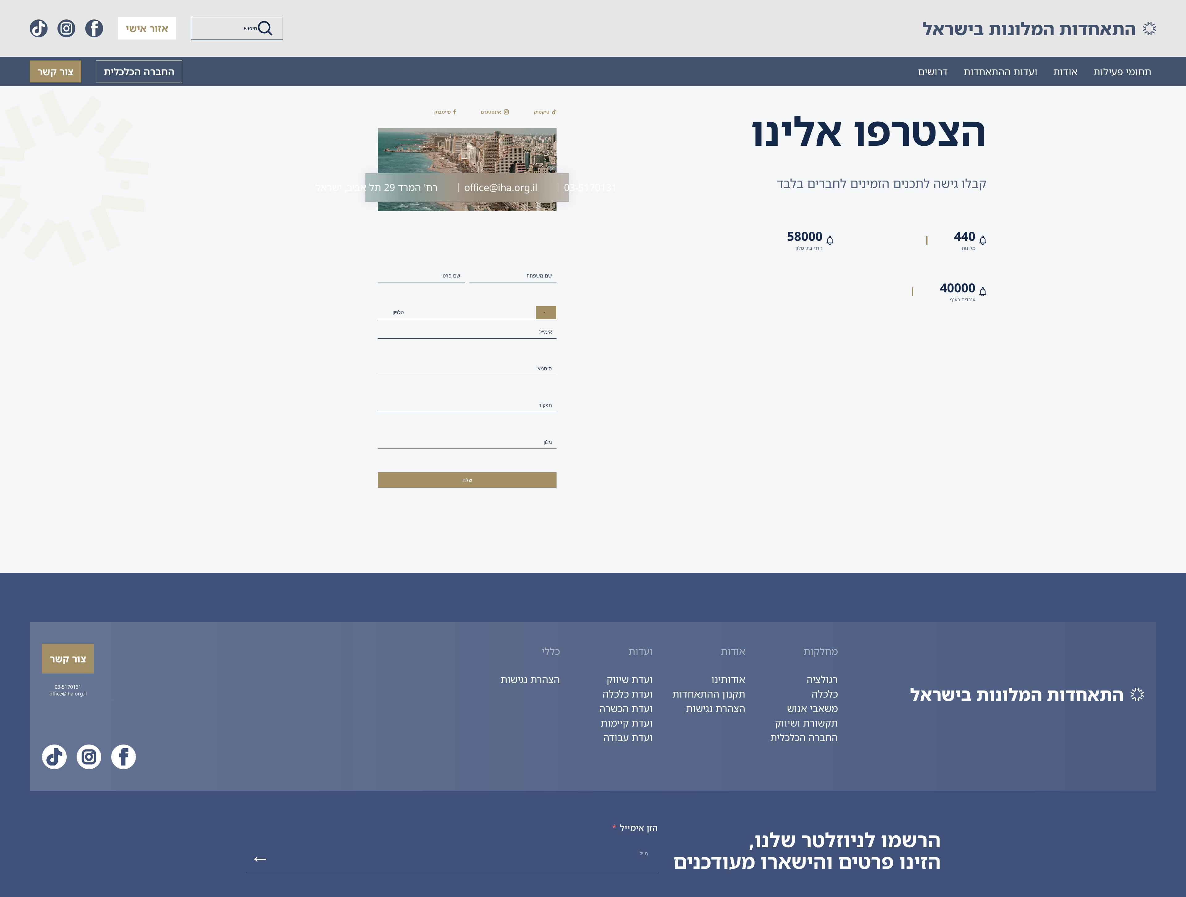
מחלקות (821, 651)
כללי (551, 651)
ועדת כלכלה (628, 693)
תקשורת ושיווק (806, 722)
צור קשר (55, 71)
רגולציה (822, 679)
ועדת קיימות (627, 722)
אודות (1065, 71)
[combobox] (546, 312)
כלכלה (825, 693)
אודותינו (728, 679)
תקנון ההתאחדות (708, 693)
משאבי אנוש (812, 708)
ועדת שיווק (630, 679)
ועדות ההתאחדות (1000, 71)
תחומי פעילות (1122, 71)
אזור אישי (147, 28)
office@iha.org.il (68, 693)
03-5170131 (68, 686)
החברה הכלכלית (139, 71)
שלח (467, 480)
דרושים (933, 71)
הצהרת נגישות (715, 708)
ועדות (641, 651)
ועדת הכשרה (626, 708)
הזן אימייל (639, 827)
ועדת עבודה (628, 737)
